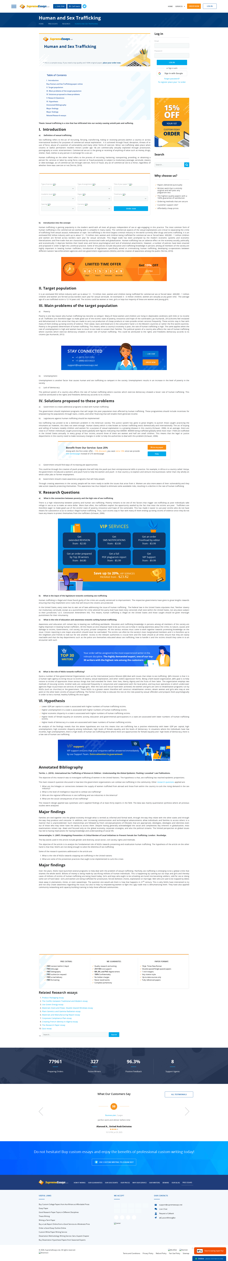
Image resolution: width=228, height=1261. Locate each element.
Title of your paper (121, 184)
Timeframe (118, 194)
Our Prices (125, 1183)
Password (158, 51)
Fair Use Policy (174, 1253)
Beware (166, 1183)
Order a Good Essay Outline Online (52, 1228)
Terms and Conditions (131, 1253)
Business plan (110, 1115)
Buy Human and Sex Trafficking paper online (64, 84)
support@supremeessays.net (83, 365)
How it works (80, 1183)
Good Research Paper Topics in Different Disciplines (59, 1212)
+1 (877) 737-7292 (85, 357)
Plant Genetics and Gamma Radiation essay (61, 1011)
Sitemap (186, 1253)
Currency (81, 204)
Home (170, 6)
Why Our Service (139, 1183)
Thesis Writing (44, 1216)
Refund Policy (161, 1253)
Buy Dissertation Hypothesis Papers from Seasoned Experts (62, 1240)
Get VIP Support (149, 557)
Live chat (60, 6)
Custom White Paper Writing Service (53, 1232)
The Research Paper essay (53, 1025)
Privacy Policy (148, 1253)
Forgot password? (172, 78)
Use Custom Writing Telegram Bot (116, 1162)
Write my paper (157, 447)
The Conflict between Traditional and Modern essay (65, 1001)
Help (157, 454)
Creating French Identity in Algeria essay (60, 1021)
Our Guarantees (95, 1183)
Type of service (46, 184)
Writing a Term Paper (47, 1220)
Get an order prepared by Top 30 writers (79, 557)
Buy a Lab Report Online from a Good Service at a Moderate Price (64, 1224)
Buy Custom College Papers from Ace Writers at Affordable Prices (64, 1204)
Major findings (52, 108)
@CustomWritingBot (167, 1218)
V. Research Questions (55, 98)
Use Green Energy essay (52, 1004)
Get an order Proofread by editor (149, 540)
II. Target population (54, 87)
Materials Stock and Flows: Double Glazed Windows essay (67, 1008)
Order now (194, 6)
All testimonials (179, 1094)
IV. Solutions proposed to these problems (63, 94)
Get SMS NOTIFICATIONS (114, 540)
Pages (80, 194)
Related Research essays (56, 115)
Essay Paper (43, 1208)
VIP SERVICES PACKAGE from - (114, 575)
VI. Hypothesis (52, 101)
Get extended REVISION (79, 540)
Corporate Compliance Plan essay (57, 1018)
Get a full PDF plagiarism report (114, 557)
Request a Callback (166, 1213)
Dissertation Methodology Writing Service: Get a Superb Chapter (64, 1236)
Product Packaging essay (53, 997)
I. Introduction (52, 80)
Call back (75, 6)
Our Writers (154, 1183)
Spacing (44, 204)
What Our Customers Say (114, 1094)
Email (157, 41)
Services (179, 6)
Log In (172, 62)
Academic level (46, 194)
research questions (165, 782)
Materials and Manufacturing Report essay (61, 1015)
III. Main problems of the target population (63, 91)
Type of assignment (85, 184)
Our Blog (176, 1183)
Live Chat (151, 354)
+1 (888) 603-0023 (85, 360)
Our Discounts (111, 1183)
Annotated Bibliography (56, 105)
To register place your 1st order (172, 82)
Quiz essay (47, 1028)
